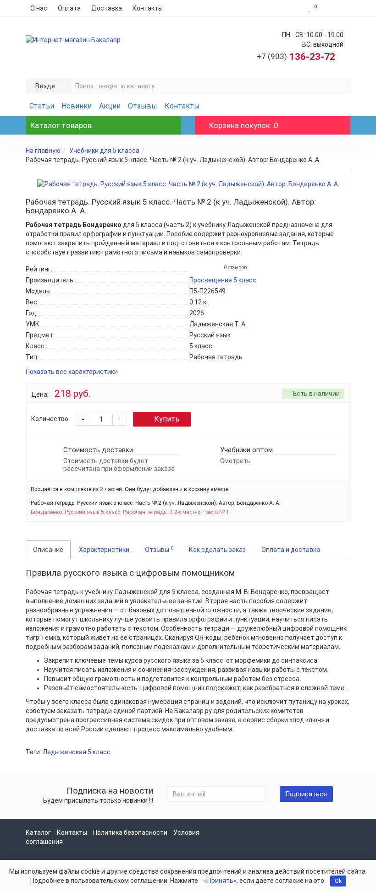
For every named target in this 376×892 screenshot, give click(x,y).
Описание (48, 549)
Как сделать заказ (217, 549)
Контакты (148, 8)
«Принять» (220, 880)
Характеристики (104, 549)
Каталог (38, 832)
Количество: (50, 418)
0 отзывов (235, 267)
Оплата (69, 8)
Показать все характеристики (72, 371)
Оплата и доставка (290, 549)
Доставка (106, 8)
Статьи (41, 106)
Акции (110, 106)
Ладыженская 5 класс (77, 752)
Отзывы (142, 106)
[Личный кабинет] (335, 8)
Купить (166, 419)
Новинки (76, 106)
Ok (338, 881)
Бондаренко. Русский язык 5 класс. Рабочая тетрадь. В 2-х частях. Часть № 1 (130, 512)
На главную (43, 150)
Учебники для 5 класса (104, 150)
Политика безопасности (130, 832)
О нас (38, 8)
